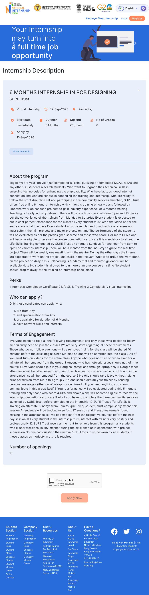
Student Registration (12, 537)
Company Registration (30, 537)
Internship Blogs (73, 555)
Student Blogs (10, 551)
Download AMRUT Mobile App (73, 585)
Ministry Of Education (48, 540)
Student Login (10, 544)
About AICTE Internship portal (73, 540)
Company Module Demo (29, 560)
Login (124, 18)
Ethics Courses (10, 576)
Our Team (73, 549)
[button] (13, 43)
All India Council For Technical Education (51, 549)
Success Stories (10, 558)
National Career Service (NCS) (51, 572)
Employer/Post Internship (102, 18)
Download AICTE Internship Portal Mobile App (73, 568)
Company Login (29, 544)
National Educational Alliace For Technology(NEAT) (52, 561)
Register (137, 18)
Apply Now (74, 498)
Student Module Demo (10, 567)
